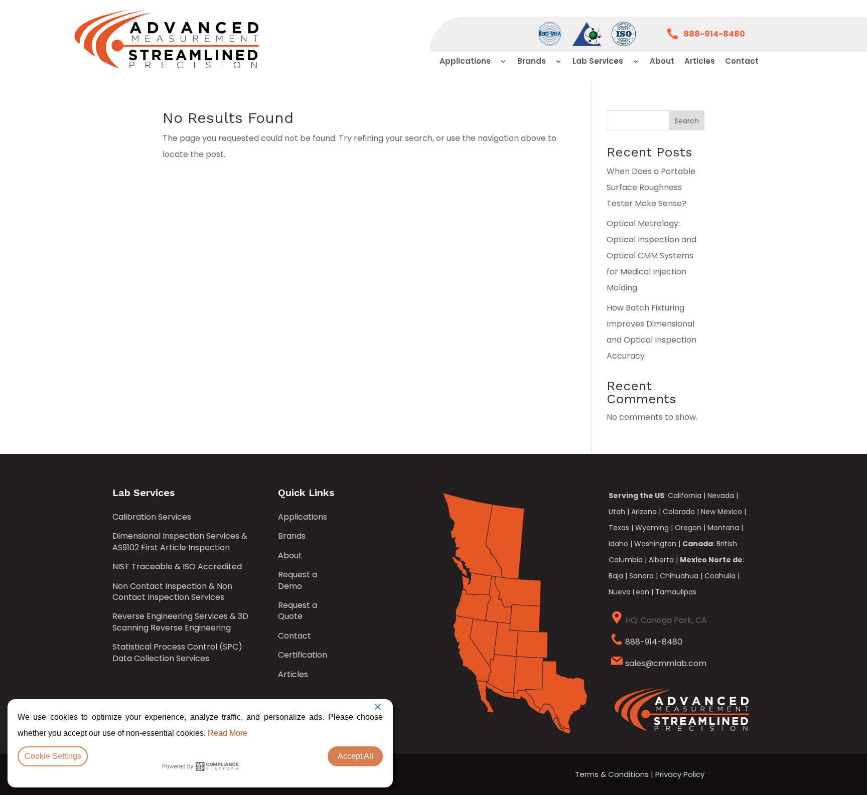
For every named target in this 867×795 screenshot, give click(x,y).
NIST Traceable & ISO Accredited (177, 566)
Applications (302, 517)
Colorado (679, 512)
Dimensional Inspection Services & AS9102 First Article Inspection (179, 542)
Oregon (688, 528)
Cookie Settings (53, 756)
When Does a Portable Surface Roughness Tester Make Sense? (651, 187)
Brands (292, 536)
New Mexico (721, 512)
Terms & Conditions (612, 774)
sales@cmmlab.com (665, 663)
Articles (293, 674)
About (290, 555)
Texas (619, 528)
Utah (617, 512)
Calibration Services (151, 517)
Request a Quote (297, 611)
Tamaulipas (675, 592)
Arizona (644, 512)
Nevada (720, 496)
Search (686, 121)
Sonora (641, 576)
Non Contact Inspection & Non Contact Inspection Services (172, 592)
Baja (616, 576)
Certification (302, 655)
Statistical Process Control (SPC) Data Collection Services (177, 653)
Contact (294, 636)
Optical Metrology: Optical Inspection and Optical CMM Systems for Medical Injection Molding (651, 255)
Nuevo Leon (629, 592)
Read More (227, 733)
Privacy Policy (679, 774)
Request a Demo (297, 580)
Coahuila (720, 576)
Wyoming (652, 528)
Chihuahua (679, 576)
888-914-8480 (653, 642)
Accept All (355, 756)
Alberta (661, 560)
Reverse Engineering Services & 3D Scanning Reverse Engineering (180, 622)
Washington (655, 544)
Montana (723, 528)
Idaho (618, 544)
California (684, 496)
